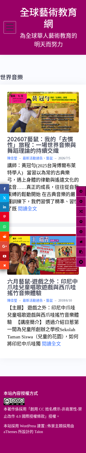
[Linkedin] (4, 207)
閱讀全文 (27, 208)
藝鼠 (49, 158)
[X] (4, 198)
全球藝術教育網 (48, 17)
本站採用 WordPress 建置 (24, 426)
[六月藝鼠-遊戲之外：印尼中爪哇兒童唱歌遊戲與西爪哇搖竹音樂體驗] (43, 253)
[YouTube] (4, 256)
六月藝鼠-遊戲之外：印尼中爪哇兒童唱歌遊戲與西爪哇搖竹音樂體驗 (42, 287)
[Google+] (4, 246)
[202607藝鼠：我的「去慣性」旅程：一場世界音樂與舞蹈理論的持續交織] (43, 111)
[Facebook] (4, 189)
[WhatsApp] (4, 226)
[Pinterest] (4, 217)
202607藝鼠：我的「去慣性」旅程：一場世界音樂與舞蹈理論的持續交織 (41, 145)
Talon (38, 432)
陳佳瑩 (12, 158)
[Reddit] (4, 236)
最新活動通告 (33, 158)
